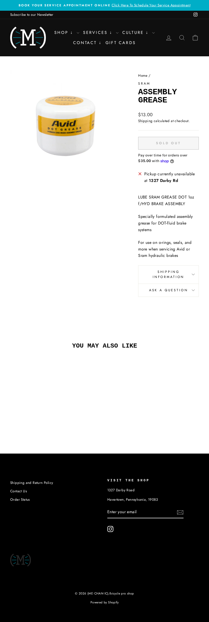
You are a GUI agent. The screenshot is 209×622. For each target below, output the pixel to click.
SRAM (144, 83)
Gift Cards (121, 43)
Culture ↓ (136, 32)
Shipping (145, 120)
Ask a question (168, 290)
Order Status (20, 499)
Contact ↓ (87, 43)
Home (143, 75)
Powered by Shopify (104, 602)
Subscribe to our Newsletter (32, 14)
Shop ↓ (64, 32)
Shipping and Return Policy (31, 482)
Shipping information (168, 274)
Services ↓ (99, 32)
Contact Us (18, 491)
